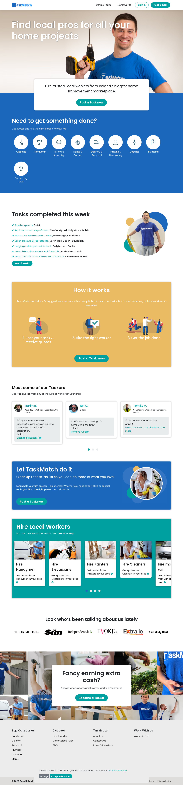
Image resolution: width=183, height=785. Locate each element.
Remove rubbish (80, 431)
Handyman (18, 736)
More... (15, 759)
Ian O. (84, 406)
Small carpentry (24, 225)
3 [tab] (97, 449)
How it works (59, 736)
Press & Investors (103, 745)
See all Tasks (22, 263)
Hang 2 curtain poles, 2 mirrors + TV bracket (39, 256)
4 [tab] (99, 591)
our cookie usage (117, 770)
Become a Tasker (91, 698)
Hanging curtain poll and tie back (33, 246)
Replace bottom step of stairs (31, 230)
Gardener (17, 754)
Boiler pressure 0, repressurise (31, 241)
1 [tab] (89, 449)
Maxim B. (31, 406)
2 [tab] (93, 449)
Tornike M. (140, 406)
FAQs (55, 745)
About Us (98, 736)
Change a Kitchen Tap (29, 437)
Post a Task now (91, 102)
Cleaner (16, 740)
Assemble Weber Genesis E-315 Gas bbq (37, 251)
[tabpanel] (37, 423)
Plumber (16, 750)
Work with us (141, 736)
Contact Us (99, 740)
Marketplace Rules (62, 740)
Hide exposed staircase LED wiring (33, 235)
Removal (17, 745)
